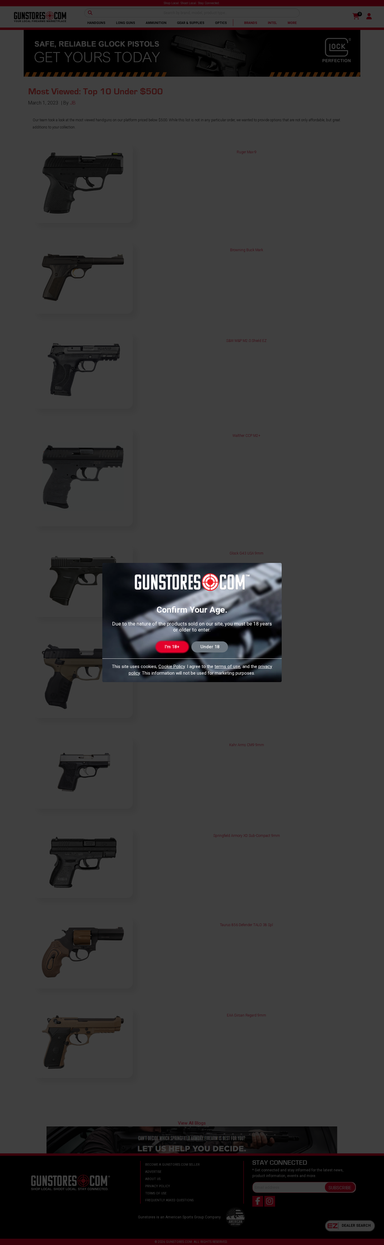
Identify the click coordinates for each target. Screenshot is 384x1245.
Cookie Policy (171, 666)
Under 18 (209, 646)
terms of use (227, 666)
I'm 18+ (172, 646)
